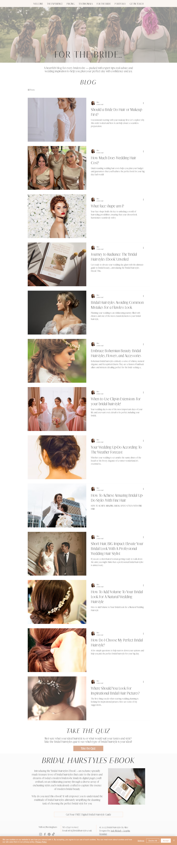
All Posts (31, 89)
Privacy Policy (41, 841)
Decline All (152, 840)
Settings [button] (141, 840)
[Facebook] (45, 834)
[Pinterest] (49, 834)
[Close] (173, 840)
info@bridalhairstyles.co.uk (80, 830)
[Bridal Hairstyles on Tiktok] (53, 834)
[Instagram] (40, 834)
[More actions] (144, 103)
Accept (166, 840)
